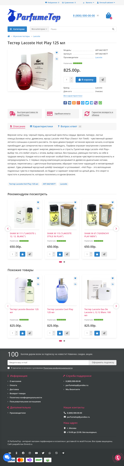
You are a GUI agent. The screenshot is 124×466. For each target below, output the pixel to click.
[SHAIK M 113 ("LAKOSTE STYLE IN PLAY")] (62, 214)
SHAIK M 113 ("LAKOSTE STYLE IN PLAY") (59, 235)
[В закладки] (56, 52)
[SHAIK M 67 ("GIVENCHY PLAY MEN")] (99, 214)
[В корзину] (22, 254)
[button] (60, 262)
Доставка (14, 389)
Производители (18, 413)
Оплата (13, 385)
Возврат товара (18, 393)
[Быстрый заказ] (102, 80)
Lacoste (36, 36)
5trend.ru (28, 444)
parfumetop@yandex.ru (77, 385)
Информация (18, 376)
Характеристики (43, 126)
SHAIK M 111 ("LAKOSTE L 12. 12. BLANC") (23, 235)
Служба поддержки (78, 376)
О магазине (15, 381)
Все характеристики (73, 95)
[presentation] (7, 228)
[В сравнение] (56, 58)
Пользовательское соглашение (25, 401)
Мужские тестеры (21, 36)
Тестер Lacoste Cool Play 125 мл (60, 311)
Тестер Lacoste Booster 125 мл (24, 311)
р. (87, 2)
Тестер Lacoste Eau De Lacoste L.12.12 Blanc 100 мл (97, 312)
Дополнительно (20, 407)
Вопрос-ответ (70, 126)
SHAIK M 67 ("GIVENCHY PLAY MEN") (96, 235)
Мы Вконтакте (73, 389)
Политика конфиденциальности (26, 397)
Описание (19, 126)
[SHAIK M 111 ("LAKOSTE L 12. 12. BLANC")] (25, 214)
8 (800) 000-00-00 (73, 381)
